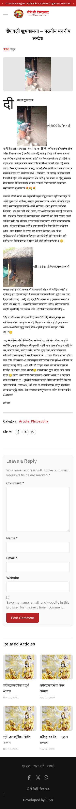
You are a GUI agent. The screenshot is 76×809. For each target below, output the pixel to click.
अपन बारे (38, 766)
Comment (15, 483)
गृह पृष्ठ (26, 766)
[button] (5, 13)
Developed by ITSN (38, 800)
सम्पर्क (50, 766)
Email (11, 558)
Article (24, 421)
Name (12, 538)
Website (12, 578)
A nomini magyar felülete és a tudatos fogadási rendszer (38, 3)
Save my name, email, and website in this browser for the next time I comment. (37, 604)
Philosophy (39, 421)
